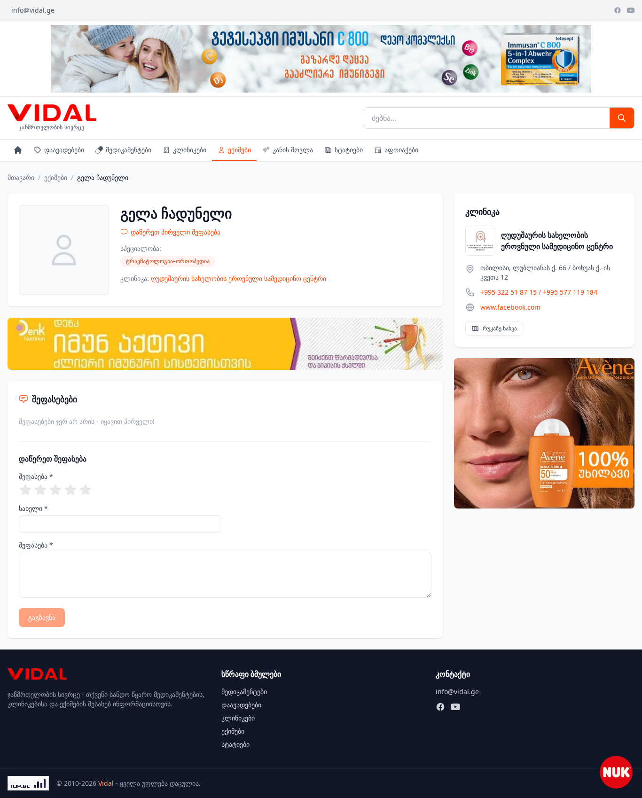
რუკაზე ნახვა (500, 328)
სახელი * (33, 508)
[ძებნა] (622, 118)
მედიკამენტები (128, 149)
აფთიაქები (401, 149)
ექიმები (239, 149)
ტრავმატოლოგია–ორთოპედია (168, 261)
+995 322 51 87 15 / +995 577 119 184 (538, 292)
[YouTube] (630, 10)
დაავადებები (64, 149)
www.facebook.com (510, 307)
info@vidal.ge (33, 10)
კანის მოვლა (293, 149)
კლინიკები (189, 149)
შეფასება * (36, 476)
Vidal (106, 783)
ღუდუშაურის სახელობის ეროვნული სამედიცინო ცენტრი (238, 278)
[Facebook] (617, 10)
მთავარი (21, 177)
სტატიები (349, 149)
